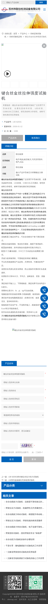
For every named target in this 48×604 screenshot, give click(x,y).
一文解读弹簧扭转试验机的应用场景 (21, 552)
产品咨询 (12, 138)
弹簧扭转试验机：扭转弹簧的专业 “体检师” (24, 533)
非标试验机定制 (15, 37)
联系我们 (36, 138)
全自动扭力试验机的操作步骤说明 (20, 539)
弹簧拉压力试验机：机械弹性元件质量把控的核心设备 (25, 508)
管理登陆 (42, 599)
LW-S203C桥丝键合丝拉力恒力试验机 (24, 477)
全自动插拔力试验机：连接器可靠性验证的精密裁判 (25, 502)
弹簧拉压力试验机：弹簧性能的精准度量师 (24, 520)
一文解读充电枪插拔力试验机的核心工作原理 (25, 558)
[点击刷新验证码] (26, 445)
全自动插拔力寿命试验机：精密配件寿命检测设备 (25, 514)
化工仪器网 (32, 599)
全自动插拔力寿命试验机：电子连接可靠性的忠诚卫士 (25, 527)
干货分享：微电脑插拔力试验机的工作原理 (24, 546)
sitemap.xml (12, 599)
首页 (15, 34)
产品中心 (23, 34)
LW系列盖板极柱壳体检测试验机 (21, 480)
